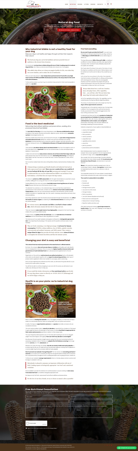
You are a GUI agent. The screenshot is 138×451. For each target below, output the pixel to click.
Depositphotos (43, 448)
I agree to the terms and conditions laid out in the (42, 428)
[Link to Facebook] (105, 445)
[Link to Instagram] (107, 445)
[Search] (105, 4)
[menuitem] (66, 4)
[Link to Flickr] (109, 445)
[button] (127, 447)
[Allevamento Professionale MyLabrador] (35, 4)
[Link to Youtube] (111, 445)
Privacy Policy (53, 428)
